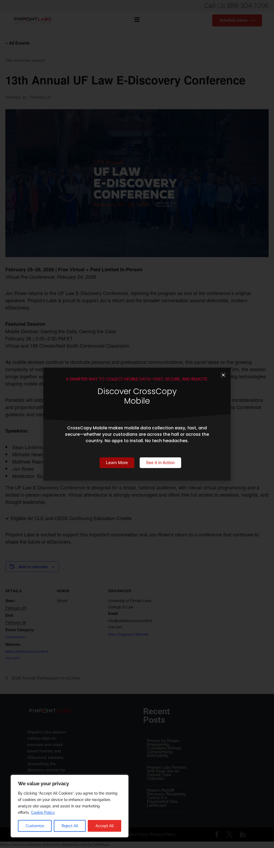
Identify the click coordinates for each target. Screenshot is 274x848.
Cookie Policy (43, 812)
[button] (223, 375)
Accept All (105, 826)
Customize (35, 826)
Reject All (70, 826)
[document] (137, 424)
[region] (69, 806)
